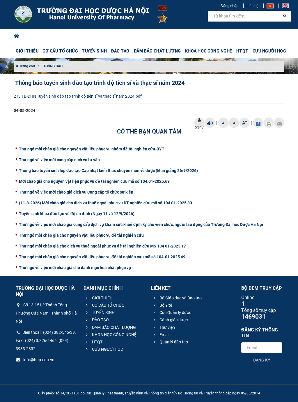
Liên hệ (252, 5)
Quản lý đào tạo (173, 342)
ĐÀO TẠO (100, 319)
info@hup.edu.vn (38, 359)
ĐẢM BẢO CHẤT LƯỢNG (113, 327)
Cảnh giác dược (173, 319)
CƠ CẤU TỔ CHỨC (107, 305)
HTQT (96, 342)
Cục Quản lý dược (175, 312)
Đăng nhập (229, 5)
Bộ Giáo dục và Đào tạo (180, 298)
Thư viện (167, 327)
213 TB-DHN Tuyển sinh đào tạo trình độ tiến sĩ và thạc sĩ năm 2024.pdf (78, 96)
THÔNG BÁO (53, 66)
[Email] (279, 122)
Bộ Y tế (165, 305)
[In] (268, 122)
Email (164, 334)
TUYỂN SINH (94, 51)
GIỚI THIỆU (101, 298)
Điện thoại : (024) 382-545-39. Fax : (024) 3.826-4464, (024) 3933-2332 (46, 340)
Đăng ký (261, 360)
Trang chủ (26, 66)
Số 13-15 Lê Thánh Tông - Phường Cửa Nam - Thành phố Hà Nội (46, 313)
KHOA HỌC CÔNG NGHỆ (113, 334)
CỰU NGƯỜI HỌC (107, 349)
